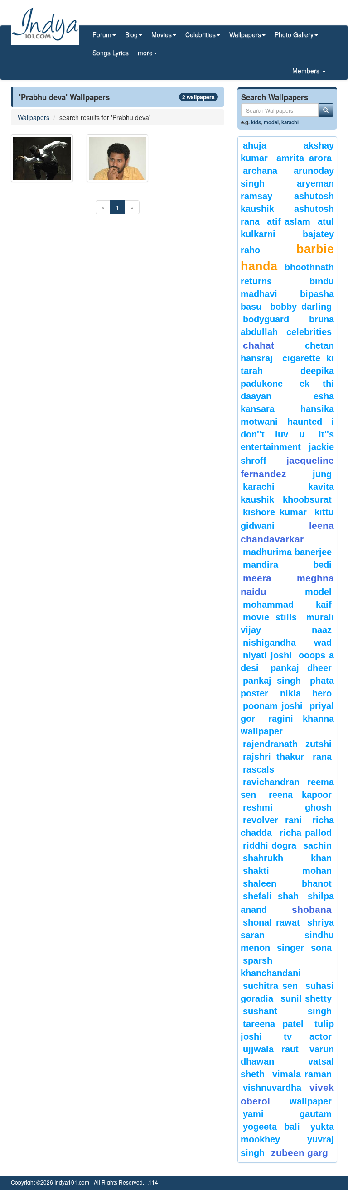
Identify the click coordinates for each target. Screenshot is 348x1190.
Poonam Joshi (273, 706)
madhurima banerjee (287, 552)
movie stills (270, 617)
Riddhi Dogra (269, 845)
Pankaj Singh (272, 681)
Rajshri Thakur (273, 757)
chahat (258, 345)
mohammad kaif (287, 604)
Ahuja (254, 145)
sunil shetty (306, 998)
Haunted (304, 422)
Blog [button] (131, 34)
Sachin (317, 845)
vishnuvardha (272, 1088)
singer (290, 948)
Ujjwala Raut (271, 1049)
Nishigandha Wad (287, 643)
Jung (322, 474)
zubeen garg (299, 1152)
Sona (321, 948)
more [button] (145, 52)
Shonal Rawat (271, 922)
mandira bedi (287, 565)
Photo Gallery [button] (294, 34)
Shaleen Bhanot (287, 883)
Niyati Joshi (267, 655)
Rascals (258, 769)
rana (322, 757)
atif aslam (288, 221)
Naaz (322, 630)
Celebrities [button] (200, 34)
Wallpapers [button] (245, 34)
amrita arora (304, 158)
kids (256, 121)
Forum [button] (101, 34)
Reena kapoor (300, 795)
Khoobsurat (307, 499)
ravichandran (271, 782)
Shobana (312, 909)
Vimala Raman (302, 1074)
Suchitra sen (270, 986)
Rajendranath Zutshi (287, 744)
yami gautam (287, 1114)
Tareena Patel (273, 1024)
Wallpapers (33, 117)
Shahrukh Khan (287, 858)
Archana (260, 171)
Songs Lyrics (110, 52)
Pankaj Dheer (301, 668)
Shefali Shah (271, 896)
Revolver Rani (272, 820)
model (271, 121)
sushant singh (287, 1011)
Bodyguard (266, 319)
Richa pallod (306, 833)
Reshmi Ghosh (287, 807)
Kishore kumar (275, 512)
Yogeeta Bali (271, 1127)
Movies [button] (161, 34)
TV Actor (308, 1036)
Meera (257, 578)
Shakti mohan (287, 871)
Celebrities (309, 332)
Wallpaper (311, 1101)
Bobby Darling (301, 307)
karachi (290, 121)
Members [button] (306, 70)
